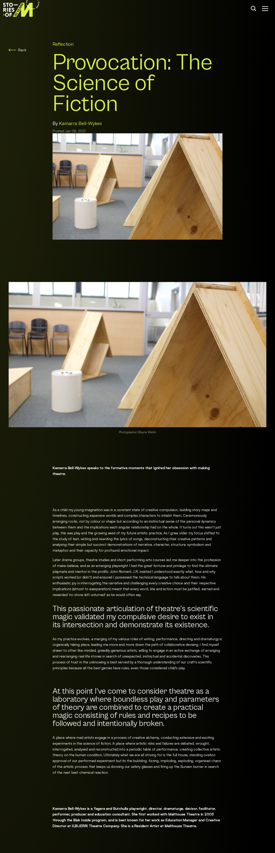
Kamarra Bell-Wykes (80, 123)
